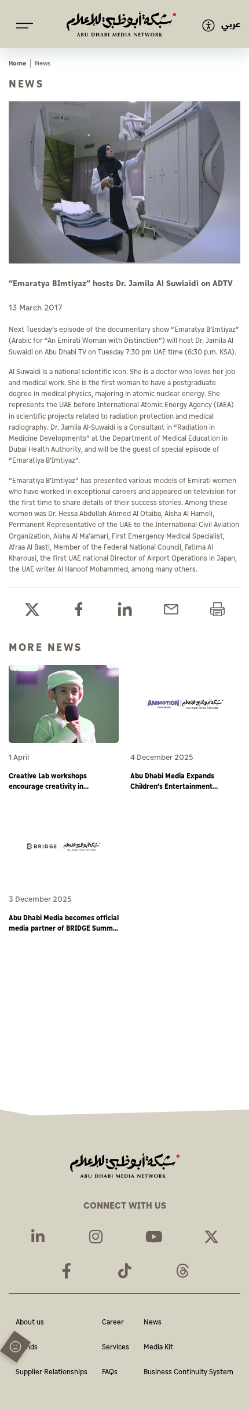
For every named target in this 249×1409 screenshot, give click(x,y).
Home (17, 63)
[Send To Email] (171, 609)
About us (30, 1323)
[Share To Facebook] (78, 609)
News (153, 1323)
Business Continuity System (188, 1373)
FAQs (110, 1373)
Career (113, 1323)
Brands (27, 1348)
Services (115, 1348)
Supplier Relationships (51, 1373)
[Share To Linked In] (125, 609)
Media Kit (158, 1348)
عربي (230, 24)
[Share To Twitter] (32, 609)
